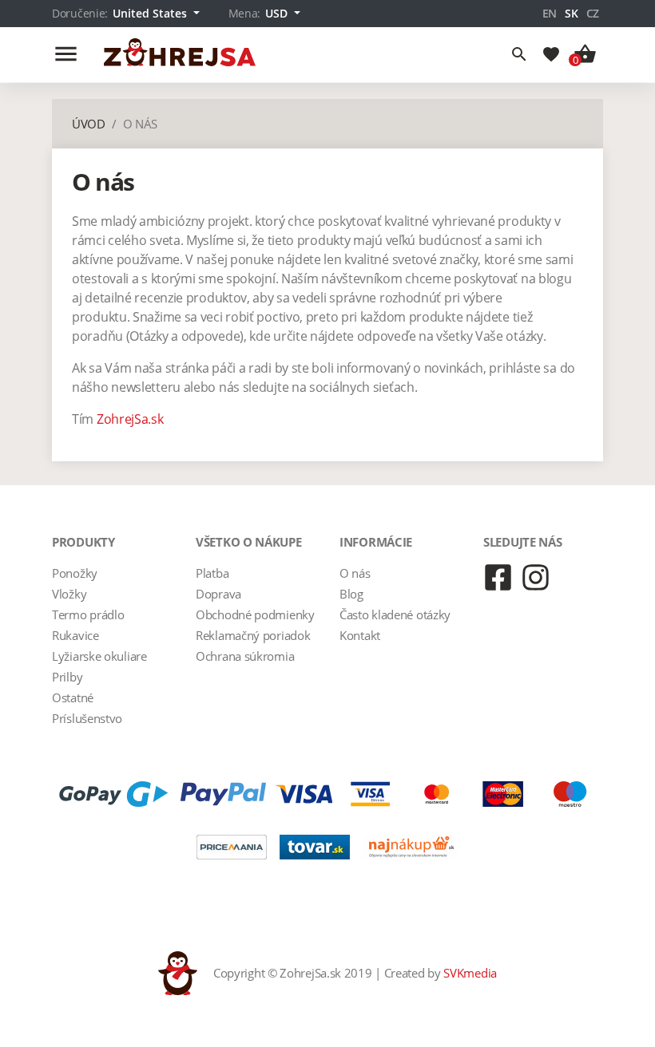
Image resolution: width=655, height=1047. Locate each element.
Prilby (67, 677)
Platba (212, 573)
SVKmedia (470, 973)
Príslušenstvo (87, 718)
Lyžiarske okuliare (99, 656)
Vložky (69, 594)
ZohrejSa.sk (130, 419)
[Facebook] (498, 577)
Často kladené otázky (395, 614)
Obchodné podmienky (255, 614)
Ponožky (74, 573)
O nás (355, 573)
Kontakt (359, 635)
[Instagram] (535, 577)
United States (151, 13)
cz (592, 13)
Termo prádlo (88, 614)
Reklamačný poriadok (253, 635)
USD (278, 13)
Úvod (88, 124)
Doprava (218, 594)
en (549, 13)
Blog (351, 594)
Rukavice (75, 635)
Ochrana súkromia (245, 656)
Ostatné (72, 697)
